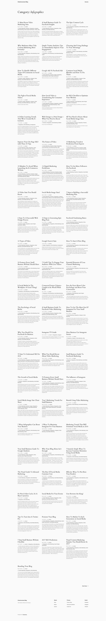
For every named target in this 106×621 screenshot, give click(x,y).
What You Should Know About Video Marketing (50, 355)
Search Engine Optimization (29, 29)
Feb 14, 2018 (68, 455)
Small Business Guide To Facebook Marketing (75, 355)
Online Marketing (21, 29)
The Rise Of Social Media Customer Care (51, 473)
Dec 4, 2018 (68, 313)
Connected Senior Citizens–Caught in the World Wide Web (52, 287)
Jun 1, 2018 (20, 404)
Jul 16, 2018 (20, 379)
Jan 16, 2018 (20, 476)
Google (24, 78)
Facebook (27, 28)
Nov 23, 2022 (20, 26)
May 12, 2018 (20, 428)
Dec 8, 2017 (68, 476)
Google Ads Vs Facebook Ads (52, 71)
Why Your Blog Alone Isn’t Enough (51, 450)
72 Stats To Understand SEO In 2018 (29, 355)
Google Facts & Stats (49, 241)
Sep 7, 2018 (20, 358)
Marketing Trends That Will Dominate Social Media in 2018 (77, 426)
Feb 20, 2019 (20, 311)
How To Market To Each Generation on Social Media (76, 518)
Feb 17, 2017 (20, 568)
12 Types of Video (24, 241)
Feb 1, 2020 (68, 196)
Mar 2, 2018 (44, 453)
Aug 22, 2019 (68, 220)
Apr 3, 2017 (44, 542)
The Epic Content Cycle (75, 23)
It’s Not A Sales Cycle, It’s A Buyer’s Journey (27, 495)
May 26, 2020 (68, 146)
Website (59, 122)
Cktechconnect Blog (23, 2)
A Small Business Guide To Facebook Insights (51, 23)
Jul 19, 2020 (20, 146)
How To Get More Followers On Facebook (76, 167)
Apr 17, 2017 (20, 544)
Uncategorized (44, 105)
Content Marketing (21, 28)
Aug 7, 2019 (20, 243)
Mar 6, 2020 (44, 194)
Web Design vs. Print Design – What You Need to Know (53, 118)
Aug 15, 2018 (44, 358)
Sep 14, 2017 (68, 496)
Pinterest (84, 122)
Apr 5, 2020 (68, 170)
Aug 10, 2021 (20, 99)
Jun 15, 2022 (68, 49)
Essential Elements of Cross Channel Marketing (75, 263)
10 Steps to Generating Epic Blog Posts (51, 219)
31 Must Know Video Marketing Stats (25, 23)
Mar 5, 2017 (68, 546)
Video (39, 29)
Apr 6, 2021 (68, 99)
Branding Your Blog (25, 566)
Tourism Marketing (21, 408)
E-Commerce (76, 147)
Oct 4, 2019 (44, 222)
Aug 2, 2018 (68, 358)
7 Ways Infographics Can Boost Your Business (29, 426)
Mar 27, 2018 (68, 428)
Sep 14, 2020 (44, 121)
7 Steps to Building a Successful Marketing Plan (77, 193)
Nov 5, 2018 (44, 334)
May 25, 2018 (44, 404)
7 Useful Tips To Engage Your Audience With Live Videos (53, 263)
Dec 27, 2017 (44, 476)
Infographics (32, 28)
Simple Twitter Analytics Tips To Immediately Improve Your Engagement (53, 48)
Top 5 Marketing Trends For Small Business (52, 401)
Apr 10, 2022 (44, 73)
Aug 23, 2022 (20, 51)
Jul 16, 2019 (44, 243)
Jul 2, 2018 (44, 381)
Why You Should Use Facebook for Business (25, 333)
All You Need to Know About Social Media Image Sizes (76, 118)
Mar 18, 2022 (68, 76)
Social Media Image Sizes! (51, 192)
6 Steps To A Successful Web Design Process (28, 219)
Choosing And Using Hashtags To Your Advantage (77, 47)
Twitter (36, 29)
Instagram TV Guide (49, 332)
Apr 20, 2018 (44, 428)
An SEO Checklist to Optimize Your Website (77, 97)
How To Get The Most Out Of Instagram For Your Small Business (77, 309)
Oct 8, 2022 (44, 26)
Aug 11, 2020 (68, 121)
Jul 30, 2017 (20, 521)
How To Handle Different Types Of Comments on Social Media (28, 73)
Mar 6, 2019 (68, 291)
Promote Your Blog (49, 517)
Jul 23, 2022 (44, 51)
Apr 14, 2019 (20, 289)
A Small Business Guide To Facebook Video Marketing (51, 308)
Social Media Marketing (50, 29)
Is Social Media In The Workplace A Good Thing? (27, 286)
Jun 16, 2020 (44, 144)
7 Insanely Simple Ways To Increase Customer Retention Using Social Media (76, 451)
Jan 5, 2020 (20, 222)
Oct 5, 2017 (44, 496)
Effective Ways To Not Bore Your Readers (76, 473)
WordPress (25, 614)
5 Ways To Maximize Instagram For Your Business (52, 426)
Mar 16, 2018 (20, 453)
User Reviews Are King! (74, 494)
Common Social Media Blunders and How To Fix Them (75, 73)
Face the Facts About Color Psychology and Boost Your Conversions (76, 287)
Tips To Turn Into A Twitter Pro (28, 518)
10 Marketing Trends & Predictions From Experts (75, 143)
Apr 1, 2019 (44, 291)
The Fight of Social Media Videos (27, 97)
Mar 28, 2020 (20, 196)
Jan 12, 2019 (44, 311)
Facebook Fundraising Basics (76, 218)
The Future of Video (49, 142)
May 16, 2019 (68, 266)
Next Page (85, 585)
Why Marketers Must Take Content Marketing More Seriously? (27, 48)
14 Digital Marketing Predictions (49, 167)
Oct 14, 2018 (68, 336)
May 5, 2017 (68, 521)
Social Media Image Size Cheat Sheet (28, 401)
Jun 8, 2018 (68, 379)
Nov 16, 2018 (20, 336)
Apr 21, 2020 (44, 170)
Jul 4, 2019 (68, 243)
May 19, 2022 (20, 76)
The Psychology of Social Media (26, 308)
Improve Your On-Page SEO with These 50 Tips (28, 143)
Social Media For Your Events (52, 494)
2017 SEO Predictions (49, 540)
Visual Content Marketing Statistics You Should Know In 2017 (76, 542)
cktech (26, 26)
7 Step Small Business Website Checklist (28, 541)
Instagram (36, 28)
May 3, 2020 (20, 172)
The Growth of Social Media (28, 377)
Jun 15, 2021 (44, 101)
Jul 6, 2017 (44, 519)
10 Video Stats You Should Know (27, 193)
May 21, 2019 (44, 266)
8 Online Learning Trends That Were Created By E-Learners (27, 119)
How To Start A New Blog (75, 241)
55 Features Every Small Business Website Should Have (28, 263)
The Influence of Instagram (75, 377)
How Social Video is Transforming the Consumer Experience (52, 98)
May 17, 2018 (68, 402)
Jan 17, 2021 (20, 122)
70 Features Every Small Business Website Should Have (52, 378)
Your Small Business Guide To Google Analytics (28, 450)
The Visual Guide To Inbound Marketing (28, 473)
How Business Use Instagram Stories (76, 333)
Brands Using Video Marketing (77, 400)
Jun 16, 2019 (20, 266)
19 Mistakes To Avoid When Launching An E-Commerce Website (28, 168)
